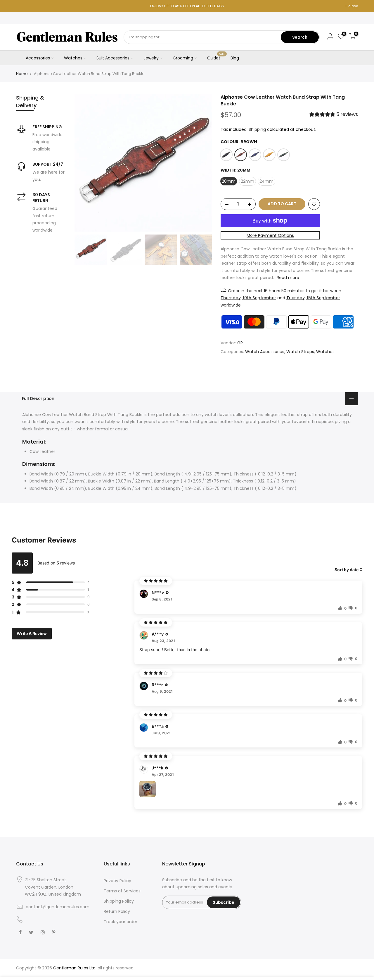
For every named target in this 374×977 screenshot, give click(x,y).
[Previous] (85, 163)
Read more (287, 277)
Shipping (257, 129)
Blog (235, 58)
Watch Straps (300, 352)
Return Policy (117, 911)
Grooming (183, 58)
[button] (333, 115)
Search (299, 37)
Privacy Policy (117, 881)
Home (22, 73)
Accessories (38, 58)
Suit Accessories (112, 58)
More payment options (270, 235)
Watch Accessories (264, 352)
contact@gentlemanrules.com (57, 907)
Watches (73, 58)
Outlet (216, 56)
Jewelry (151, 58)
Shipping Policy (119, 901)
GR (240, 343)
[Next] (202, 163)
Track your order (120, 922)
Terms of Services (122, 891)
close (353, 6)
